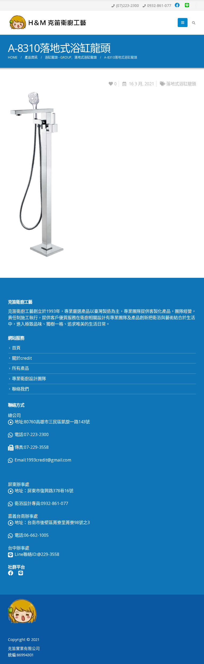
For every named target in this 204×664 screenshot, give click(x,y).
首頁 (16, 348)
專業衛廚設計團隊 (29, 378)
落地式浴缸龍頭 (181, 84)
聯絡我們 (20, 389)
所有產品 (20, 368)
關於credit (22, 358)
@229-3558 (48, 554)
